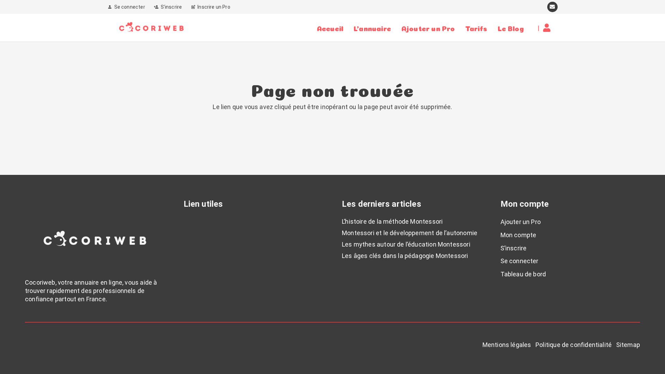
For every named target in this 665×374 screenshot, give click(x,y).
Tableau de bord (523, 274)
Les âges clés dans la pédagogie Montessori (405, 255)
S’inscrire (513, 248)
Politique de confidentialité (573, 344)
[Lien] (548, 28)
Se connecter (519, 261)
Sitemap (628, 344)
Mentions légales (506, 344)
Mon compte (518, 235)
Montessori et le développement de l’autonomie (409, 233)
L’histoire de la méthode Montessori (392, 221)
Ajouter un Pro (520, 221)
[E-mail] (552, 7)
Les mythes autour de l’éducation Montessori (406, 244)
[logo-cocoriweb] (151, 27)
